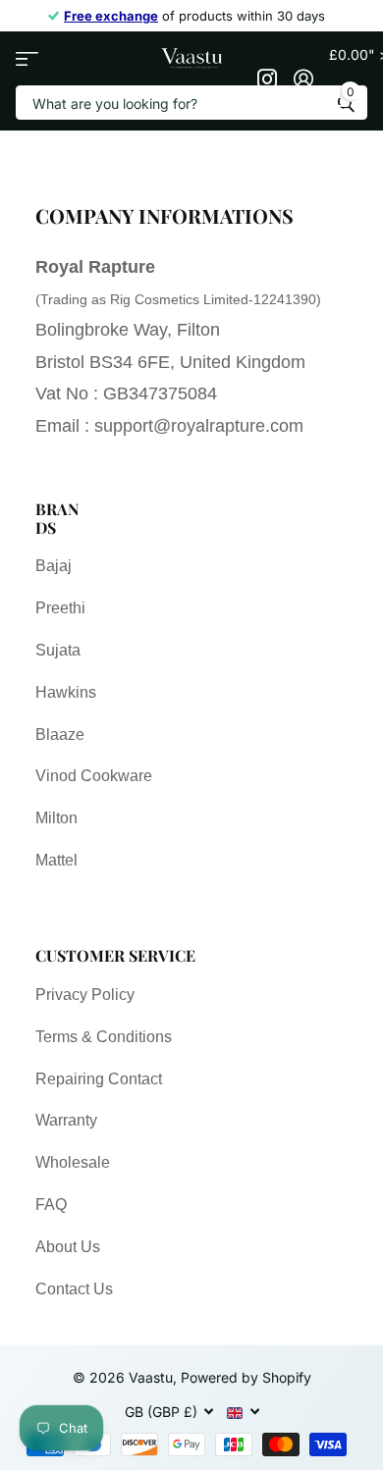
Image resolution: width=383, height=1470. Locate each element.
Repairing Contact (98, 1079)
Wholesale (72, 1162)
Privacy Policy (85, 994)
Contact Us (74, 1289)
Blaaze (59, 734)
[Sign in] (303, 78)
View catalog (27, 58)
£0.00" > (348, 72)
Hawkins (65, 692)
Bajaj (53, 565)
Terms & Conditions (103, 1036)
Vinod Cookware (93, 775)
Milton (56, 818)
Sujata (58, 650)
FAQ (51, 1204)
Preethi (60, 608)
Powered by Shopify (246, 1377)
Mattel (56, 860)
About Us (67, 1246)
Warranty (66, 1120)
